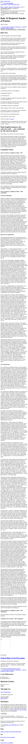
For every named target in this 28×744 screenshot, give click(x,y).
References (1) (5, 677)
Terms (2, 742)
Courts (8, 4)
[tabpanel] (14, 78)
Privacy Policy (23, 709)
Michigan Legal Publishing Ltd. (11, 724)
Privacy (5, 742)
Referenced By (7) (6, 678)
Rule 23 (12, 119)
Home (2, 7)
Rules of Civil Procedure (14, 7)
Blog (15, 4)
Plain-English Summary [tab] (11, 29)
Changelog (12, 737)
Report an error (4, 698)
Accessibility (10, 742)
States (5, 4)
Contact (8, 737)
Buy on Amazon (12, 668)
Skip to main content (5, 1)
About (17, 4)
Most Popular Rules (16, 731)
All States (6, 731)
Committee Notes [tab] (21, 29)
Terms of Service (14, 709)
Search (12, 4)
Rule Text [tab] (3, 29)
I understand (3, 713)
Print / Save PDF (4, 697)
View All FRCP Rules (6, 692)
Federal (2, 4)
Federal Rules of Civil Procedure (13, 658)
